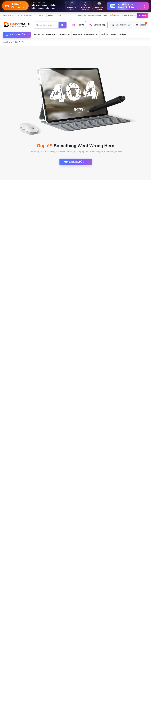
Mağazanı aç (115, 15)
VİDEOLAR (77, 35)
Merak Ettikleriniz (95, 15)
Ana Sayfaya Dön (74, 161)
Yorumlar (143, 15)
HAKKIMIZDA (52, 35)
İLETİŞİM (122, 35)
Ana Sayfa (7, 42)
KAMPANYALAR (91, 35)
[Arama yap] (63, 25)
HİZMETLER (65, 35)
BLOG (105, 15)
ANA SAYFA (39, 35)
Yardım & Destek (129, 15)
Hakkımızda (81, 15)
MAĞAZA (105, 35)
